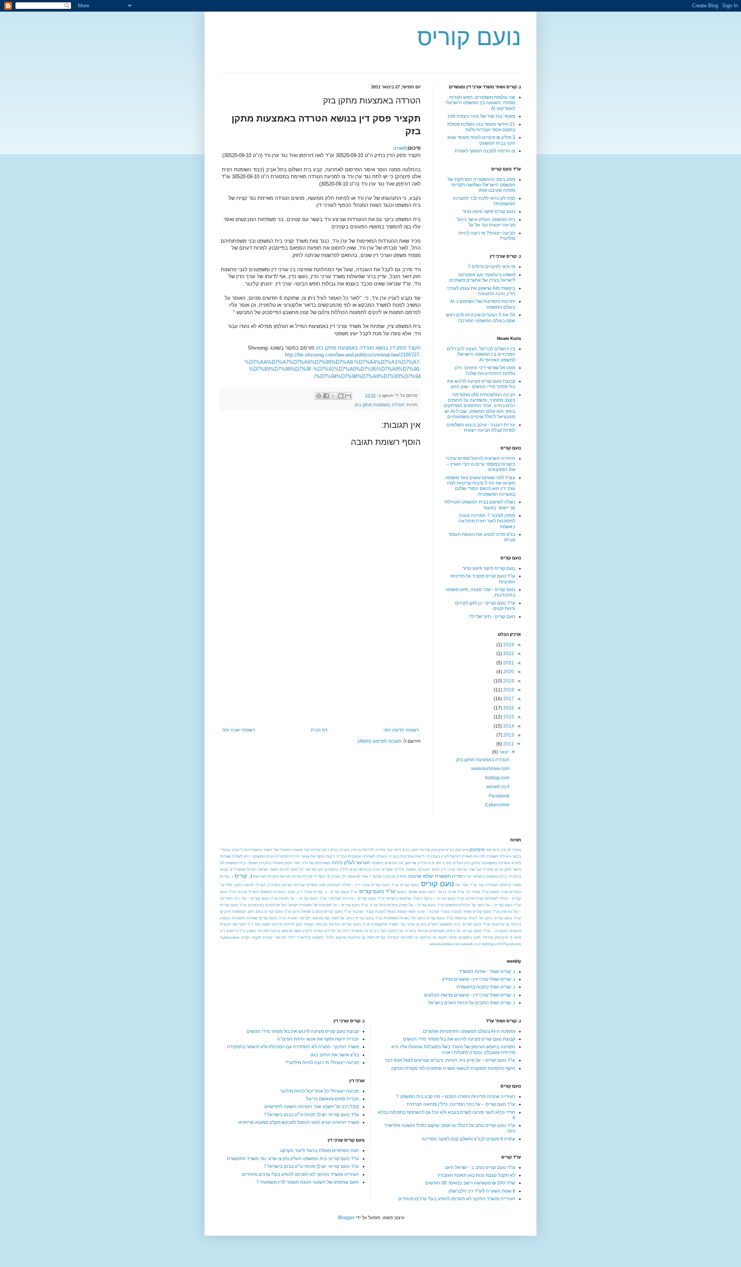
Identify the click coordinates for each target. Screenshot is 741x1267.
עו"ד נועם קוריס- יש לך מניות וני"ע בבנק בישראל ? (311, 1114)
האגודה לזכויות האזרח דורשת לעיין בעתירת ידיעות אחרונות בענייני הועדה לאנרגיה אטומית (422, 856)
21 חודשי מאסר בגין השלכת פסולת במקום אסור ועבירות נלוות (481, 127)
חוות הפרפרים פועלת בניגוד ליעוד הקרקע (319, 1150)
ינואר (503, 752)
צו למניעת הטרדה (402, 937)
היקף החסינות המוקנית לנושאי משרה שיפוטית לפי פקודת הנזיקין (453, 1068)
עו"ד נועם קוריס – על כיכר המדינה (249, 898)
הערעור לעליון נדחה (351, 862)
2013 (508, 735)
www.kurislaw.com (490, 768)
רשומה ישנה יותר (238, 730)
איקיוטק (477, 849)
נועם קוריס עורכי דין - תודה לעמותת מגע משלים (348, 885)
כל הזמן (297, 869)
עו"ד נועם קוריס (377, 891)
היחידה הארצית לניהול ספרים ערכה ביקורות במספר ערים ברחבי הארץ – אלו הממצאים (480, 464)
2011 (508, 744)
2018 (508, 690)
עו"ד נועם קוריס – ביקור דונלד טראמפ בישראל (425, 898)
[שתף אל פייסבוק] (326, 396)
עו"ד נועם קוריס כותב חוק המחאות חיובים (255, 911)
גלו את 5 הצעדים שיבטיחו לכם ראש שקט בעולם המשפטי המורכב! (480, 317)
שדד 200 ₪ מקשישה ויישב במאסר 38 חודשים (470, 1183)
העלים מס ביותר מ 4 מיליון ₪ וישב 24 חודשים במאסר (417, 863)
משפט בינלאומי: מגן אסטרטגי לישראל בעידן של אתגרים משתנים (482, 277)
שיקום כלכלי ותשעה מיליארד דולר (317, 937)
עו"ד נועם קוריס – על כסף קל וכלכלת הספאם (483, 905)
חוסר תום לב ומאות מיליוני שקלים (411, 869)
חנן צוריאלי (314, 869)
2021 (508, 663)
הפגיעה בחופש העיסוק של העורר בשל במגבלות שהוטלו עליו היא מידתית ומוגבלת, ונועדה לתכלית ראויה (453, 1049)
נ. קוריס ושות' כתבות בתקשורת (486, 987)
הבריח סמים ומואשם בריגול (332, 1098)
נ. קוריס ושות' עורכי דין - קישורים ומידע (478, 979)
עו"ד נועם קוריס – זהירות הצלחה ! (356, 898)
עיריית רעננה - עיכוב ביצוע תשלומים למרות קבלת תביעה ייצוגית (481, 427)
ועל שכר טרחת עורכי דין (461, 869)
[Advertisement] (320, 669)
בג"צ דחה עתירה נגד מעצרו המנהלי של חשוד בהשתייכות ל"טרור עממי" (279, 850)
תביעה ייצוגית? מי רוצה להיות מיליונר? (322, 1062)
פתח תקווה (447, 937)
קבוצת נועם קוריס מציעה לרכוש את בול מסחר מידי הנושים (459, 1039)
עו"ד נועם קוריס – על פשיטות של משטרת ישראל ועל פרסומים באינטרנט (308, 905)
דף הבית (319, 730)
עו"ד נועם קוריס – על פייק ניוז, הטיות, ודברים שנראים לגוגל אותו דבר (450, 1060)
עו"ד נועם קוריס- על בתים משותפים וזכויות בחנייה (448, 931)
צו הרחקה (428, 937)
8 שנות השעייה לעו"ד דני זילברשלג (481, 1191)
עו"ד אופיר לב (477, 892)
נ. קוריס (243, 876)
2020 (508, 671)
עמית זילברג (312, 931)
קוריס (381, 937)
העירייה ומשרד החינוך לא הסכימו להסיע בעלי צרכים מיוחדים (456, 1198)
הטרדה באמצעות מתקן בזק (379, 404)
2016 (508, 708)
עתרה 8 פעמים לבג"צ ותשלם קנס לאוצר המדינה (468, 1139)
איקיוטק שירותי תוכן (427, 850)
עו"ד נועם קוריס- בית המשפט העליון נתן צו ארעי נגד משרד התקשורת (430, 924)
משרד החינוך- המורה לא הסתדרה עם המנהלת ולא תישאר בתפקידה (293, 1046)
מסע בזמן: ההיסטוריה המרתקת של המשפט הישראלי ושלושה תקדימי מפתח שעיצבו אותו (481, 185)
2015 (508, 717)
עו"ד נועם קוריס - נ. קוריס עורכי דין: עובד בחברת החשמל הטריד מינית (297, 892)
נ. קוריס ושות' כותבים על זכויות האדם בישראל (471, 1002)
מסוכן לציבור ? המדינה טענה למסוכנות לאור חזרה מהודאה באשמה (486, 521)
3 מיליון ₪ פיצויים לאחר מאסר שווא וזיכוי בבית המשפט (481, 140)
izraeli (399, 148)
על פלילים (332, 931)
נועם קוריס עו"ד (405, 885)
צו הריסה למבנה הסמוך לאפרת (485, 151)
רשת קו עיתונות (361, 937)
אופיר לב (514, 850)
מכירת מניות (302, 876)
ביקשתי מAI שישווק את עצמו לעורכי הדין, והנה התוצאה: (481, 290)
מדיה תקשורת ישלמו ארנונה (435, 876)
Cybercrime (497, 805)
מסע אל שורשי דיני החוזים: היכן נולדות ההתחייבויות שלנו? (485, 370)
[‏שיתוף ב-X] (333, 396)
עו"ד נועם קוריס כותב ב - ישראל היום (480, 1167)
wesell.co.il (497, 786)
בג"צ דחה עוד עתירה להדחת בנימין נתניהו (374, 850)
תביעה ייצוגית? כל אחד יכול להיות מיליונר (319, 1091)
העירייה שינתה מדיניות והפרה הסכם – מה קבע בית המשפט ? (455, 1096)
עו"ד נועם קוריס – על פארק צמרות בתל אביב (406, 905)
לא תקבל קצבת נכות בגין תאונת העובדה (476, 1175)
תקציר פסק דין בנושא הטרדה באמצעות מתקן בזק (368, 348)
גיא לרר (505, 856)
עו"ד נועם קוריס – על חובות (303, 898)
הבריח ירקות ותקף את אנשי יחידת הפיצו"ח (311, 856)
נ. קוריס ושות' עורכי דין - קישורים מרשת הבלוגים (469, 995)
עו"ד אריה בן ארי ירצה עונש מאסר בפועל (430, 892)
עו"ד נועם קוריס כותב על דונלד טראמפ (488, 918)
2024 (508, 644)
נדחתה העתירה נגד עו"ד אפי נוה (483, 885)
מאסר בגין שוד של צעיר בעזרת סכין (481, 116)
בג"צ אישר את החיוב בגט (334, 1055)
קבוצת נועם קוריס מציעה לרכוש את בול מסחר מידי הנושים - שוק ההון (481, 383)
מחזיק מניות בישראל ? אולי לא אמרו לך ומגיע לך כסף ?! (360, 876)
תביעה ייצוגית (274, 937)
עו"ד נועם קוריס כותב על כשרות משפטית (418, 918)
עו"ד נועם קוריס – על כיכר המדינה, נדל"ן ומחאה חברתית (461, 1104)
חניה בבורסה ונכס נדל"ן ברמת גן (352, 869)
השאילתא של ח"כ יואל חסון (307, 863)
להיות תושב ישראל (273, 869)
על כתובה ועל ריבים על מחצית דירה (372, 931)
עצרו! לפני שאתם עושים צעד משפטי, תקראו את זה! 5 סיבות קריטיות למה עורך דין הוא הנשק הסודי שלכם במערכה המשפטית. (479, 486)
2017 (508, 698)
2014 (508, 726)
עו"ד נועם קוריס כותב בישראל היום (322, 911)
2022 (508, 653)
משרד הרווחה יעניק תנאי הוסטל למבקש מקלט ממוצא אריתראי (298, 1122)
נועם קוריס (469, 37)
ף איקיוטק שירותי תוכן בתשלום (485, 937)
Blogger (346, 1217)
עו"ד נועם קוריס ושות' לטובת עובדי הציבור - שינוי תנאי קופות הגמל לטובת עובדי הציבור (426, 911)
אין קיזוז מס (496, 850)
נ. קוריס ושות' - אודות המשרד (487, 971)
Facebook (499, 796)
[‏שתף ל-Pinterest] (319, 396)
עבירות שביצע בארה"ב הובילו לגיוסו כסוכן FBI (265, 885)
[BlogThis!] (341, 396)
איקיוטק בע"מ (457, 850)
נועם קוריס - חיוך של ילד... (490, 616)
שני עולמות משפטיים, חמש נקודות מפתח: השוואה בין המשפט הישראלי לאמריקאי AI (480, 103)
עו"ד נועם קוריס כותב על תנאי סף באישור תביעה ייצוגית (335, 918)
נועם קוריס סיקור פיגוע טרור (488, 211)
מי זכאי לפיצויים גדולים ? (491, 266)
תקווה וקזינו (251, 937)
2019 (508, 681)
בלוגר (516, 856)
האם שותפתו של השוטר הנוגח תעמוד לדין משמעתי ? (307, 1182)
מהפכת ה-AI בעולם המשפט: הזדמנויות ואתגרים (469, 1031)
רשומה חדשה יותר (401, 730)
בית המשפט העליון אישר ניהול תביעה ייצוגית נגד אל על (486, 222)
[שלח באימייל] (348, 396)
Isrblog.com (497, 777)
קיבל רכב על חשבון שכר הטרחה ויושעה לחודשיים (311, 1106)
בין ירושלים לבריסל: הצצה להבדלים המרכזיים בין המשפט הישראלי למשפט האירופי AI (481, 354)
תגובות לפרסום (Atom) (379, 741)
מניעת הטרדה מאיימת (271, 876)
